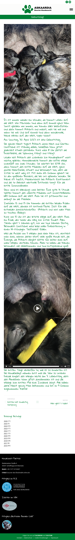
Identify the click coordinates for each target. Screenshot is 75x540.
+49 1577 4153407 (13, 469)
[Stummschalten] (65, 366)
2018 (5, 441)
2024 (5, 426)
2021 (5, 433)
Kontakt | (20, 538)
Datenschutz (28, 538)
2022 (5, 431)
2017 (5, 443)
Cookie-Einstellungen (41, 538)
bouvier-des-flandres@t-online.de (18, 473)
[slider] (36, 366)
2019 (5, 438)
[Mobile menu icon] (71, 9)
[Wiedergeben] (6, 366)
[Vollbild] (69, 366)
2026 (5, 421)
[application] (37, 308)
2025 (5, 424)
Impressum (54, 538)
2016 (5, 446)
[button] (37, 308)
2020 (5, 436)
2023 (5, 428)
